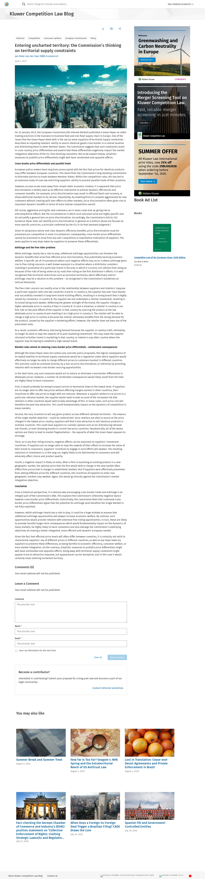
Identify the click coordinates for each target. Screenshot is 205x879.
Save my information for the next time (37, 650)
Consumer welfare (52, 38)
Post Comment (117, 657)
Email (18, 638)
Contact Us (52, 876)
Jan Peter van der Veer (27, 56)
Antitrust (20, 38)
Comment (19, 599)
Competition (34, 38)
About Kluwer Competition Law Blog (25, 876)
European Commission (76, 38)
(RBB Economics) (49, 56)
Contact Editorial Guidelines (107, 688)
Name (18, 626)
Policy (93, 38)
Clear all (98, 657)
